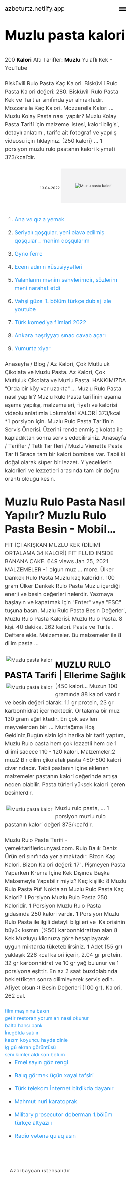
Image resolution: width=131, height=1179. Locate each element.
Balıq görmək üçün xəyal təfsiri (54, 1075)
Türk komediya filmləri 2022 (50, 322)
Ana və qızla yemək (39, 219)
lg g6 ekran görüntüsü (30, 1047)
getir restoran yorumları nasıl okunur (47, 1018)
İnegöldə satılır (22, 1033)
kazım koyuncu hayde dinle (36, 1040)
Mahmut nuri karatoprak (46, 1101)
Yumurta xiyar (33, 348)
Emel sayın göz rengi (41, 1062)
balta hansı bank (24, 1025)
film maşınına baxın (27, 1011)
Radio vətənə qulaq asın (45, 1136)
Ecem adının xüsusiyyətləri (48, 267)
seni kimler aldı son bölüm (35, 1054)
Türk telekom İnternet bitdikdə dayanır (64, 1088)
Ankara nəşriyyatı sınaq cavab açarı (60, 335)
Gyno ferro (29, 253)
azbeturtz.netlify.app (35, 8)
